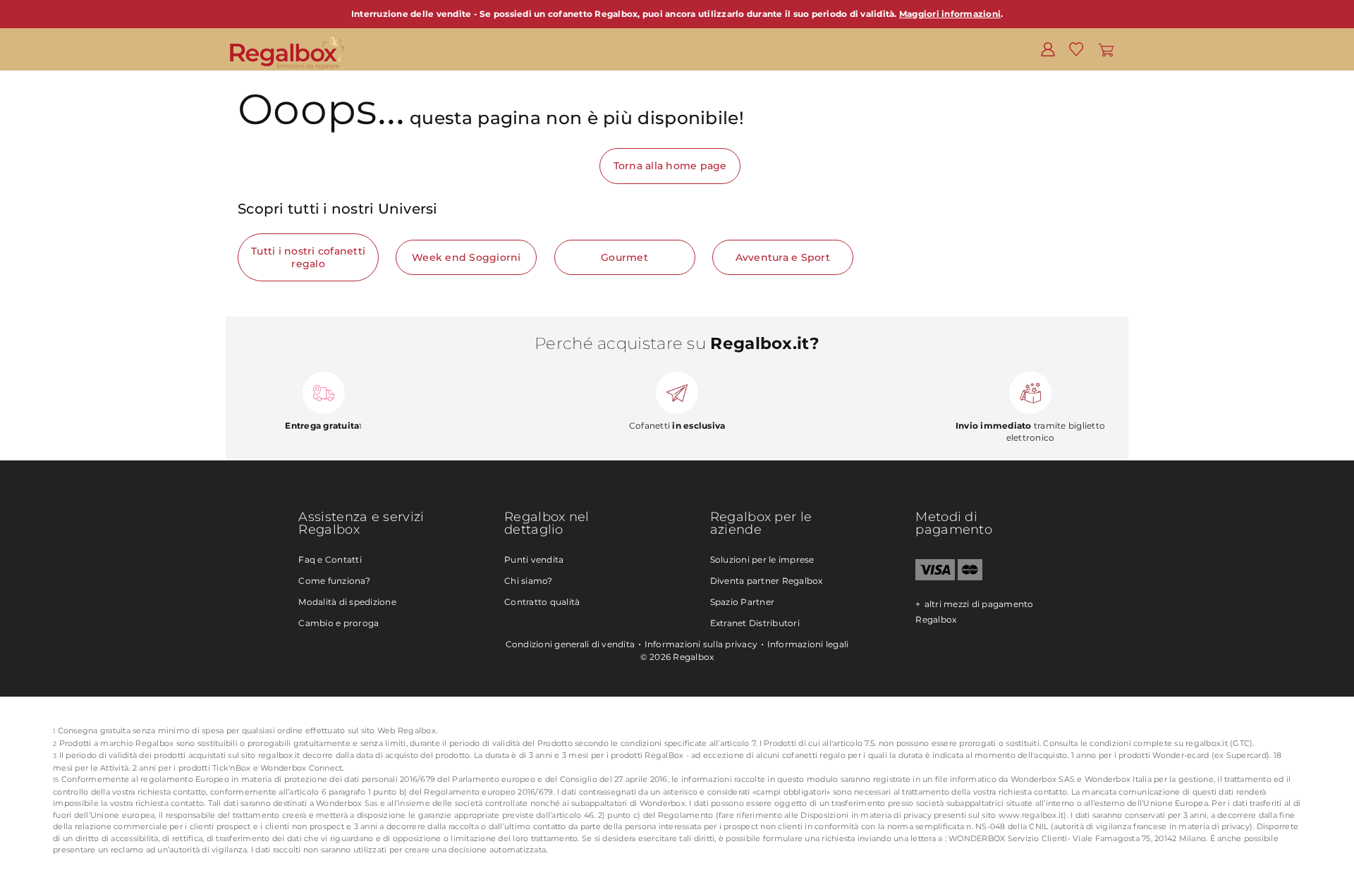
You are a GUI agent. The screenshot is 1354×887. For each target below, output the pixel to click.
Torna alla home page (670, 165)
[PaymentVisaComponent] (934, 577)
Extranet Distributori (755, 623)
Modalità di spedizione (347, 602)
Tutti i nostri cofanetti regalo (308, 257)
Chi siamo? (528, 580)
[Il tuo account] (1048, 48)
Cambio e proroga (338, 623)
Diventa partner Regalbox (766, 580)
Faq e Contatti (330, 559)
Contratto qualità (542, 602)
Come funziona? (334, 580)
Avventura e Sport (783, 257)
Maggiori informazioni (950, 13)
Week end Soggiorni (466, 257)
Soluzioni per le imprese (762, 559)
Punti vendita (533, 559)
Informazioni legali (808, 644)
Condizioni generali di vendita (570, 644)
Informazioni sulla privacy (701, 644)
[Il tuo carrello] (1106, 48)
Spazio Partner (742, 602)
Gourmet (624, 257)
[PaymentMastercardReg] (970, 577)
